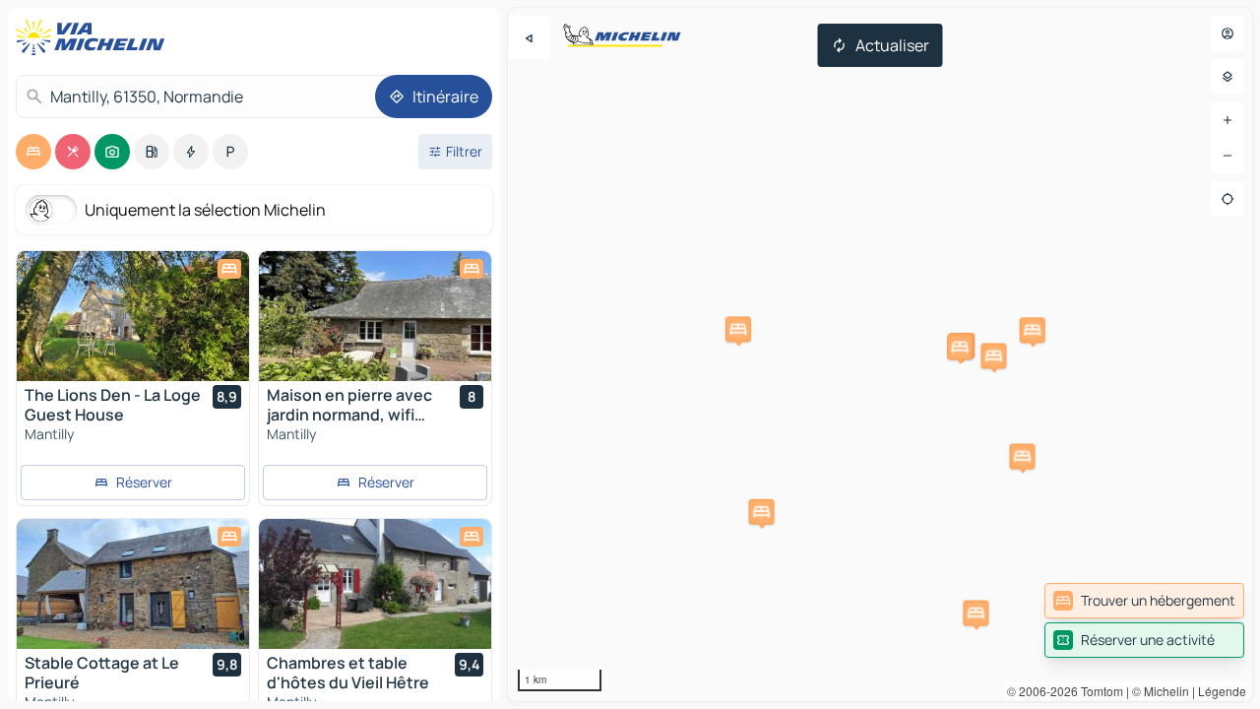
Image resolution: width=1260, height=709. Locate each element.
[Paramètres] (1227, 77)
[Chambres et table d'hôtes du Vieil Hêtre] (375, 584)
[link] (1144, 600)
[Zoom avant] (1227, 120)
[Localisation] (1227, 199)
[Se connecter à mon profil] (1227, 33)
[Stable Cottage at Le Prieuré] (133, 584)
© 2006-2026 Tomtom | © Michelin (1098, 690)
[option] (33, 151)
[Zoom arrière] (1227, 155)
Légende (1222, 690)
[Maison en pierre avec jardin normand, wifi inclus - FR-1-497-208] (375, 316)
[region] (880, 354)
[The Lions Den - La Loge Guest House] (133, 316)
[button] (1032, 330)
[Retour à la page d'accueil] (94, 37)
